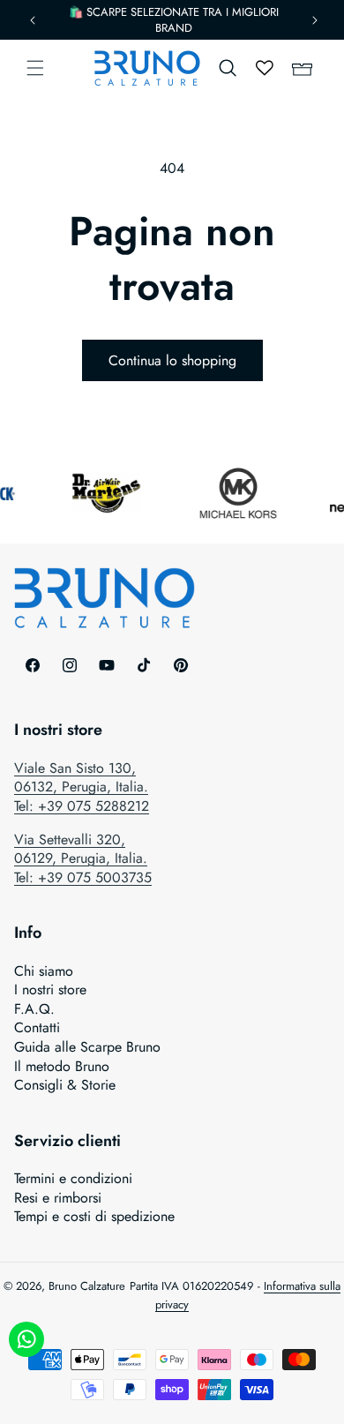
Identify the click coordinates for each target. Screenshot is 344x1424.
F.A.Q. (34, 1009)
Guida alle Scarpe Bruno (87, 1047)
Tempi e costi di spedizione (94, 1216)
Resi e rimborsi (57, 1198)
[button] (35, 68)
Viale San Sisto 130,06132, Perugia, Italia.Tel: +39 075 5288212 (81, 787)
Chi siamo (43, 971)
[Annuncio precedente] (32, 20)
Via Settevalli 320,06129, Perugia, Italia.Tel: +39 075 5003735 (83, 858)
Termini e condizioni (73, 1178)
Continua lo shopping (172, 360)
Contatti (37, 1028)
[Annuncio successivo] (314, 20)
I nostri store (50, 990)
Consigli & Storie (65, 1085)
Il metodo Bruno (61, 1066)
